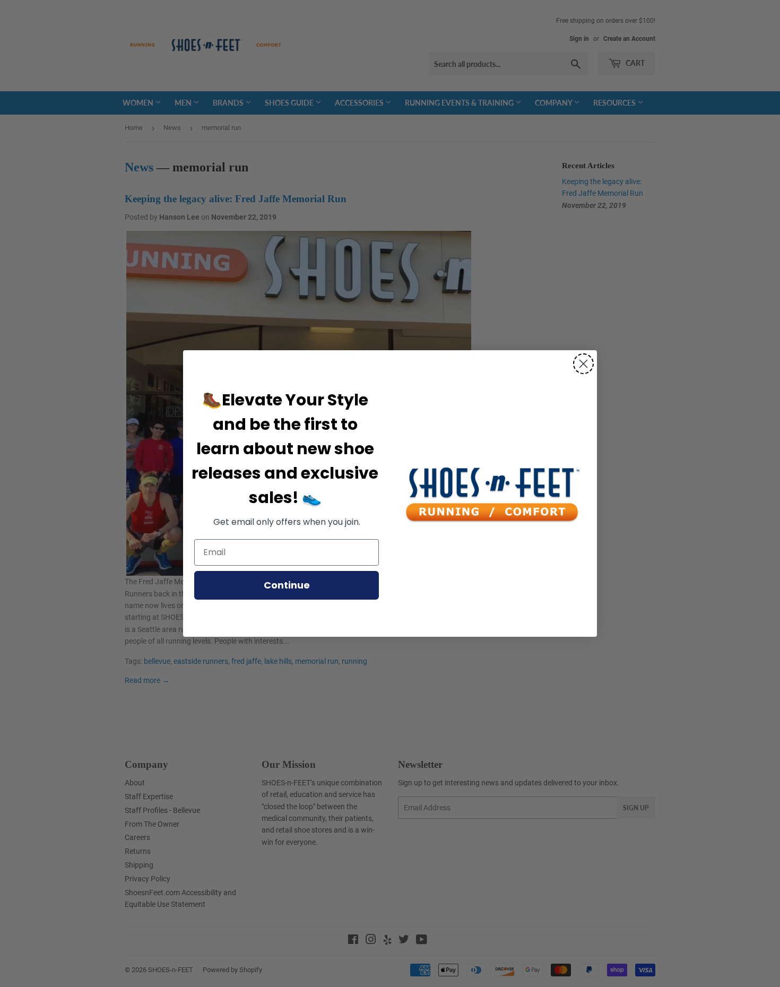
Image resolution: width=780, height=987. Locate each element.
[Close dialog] (583, 363)
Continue (287, 585)
